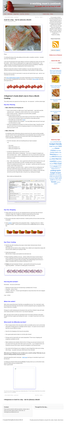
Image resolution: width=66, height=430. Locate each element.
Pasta (55, 167)
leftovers (54, 156)
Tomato (53, 182)
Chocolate (58, 150)
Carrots (53, 148)
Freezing (31, 14)
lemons (60, 156)
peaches (59, 166)
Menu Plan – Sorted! (39, 17)
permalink (14, 392)
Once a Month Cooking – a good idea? (11, 17)
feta (58, 152)
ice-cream (59, 154)
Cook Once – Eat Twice (24, 14)
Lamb (50, 156)
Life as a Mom (35, 79)
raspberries (52, 174)
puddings (53, 170)
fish (60, 152)
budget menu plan (53, 146)
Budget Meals (16, 14)
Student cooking (46, 14)
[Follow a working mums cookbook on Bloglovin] (55, 52)
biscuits (56, 141)
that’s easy (24, 357)
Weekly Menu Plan (38, 14)
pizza (56, 168)
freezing (53, 154)
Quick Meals (10, 14)
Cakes (60, 146)
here (24, 119)
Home (5, 14)
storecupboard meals (57, 176)
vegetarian (58, 182)
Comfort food (54, 152)
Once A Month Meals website (13, 77)
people (10, 222)
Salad (56, 174)
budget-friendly (55, 144)
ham (57, 154)
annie (15, 21)
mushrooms (51, 165)
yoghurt (55, 183)
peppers (53, 168)
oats (54, 165)
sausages (59, 174)
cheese (56, 148)
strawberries (52, 178)
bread (59, 141)
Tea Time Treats (57, 179)
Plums (59, 168)
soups (51, 176)
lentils (50, 159)
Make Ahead (57, 163)
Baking (51, 14)
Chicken (53, 150)
